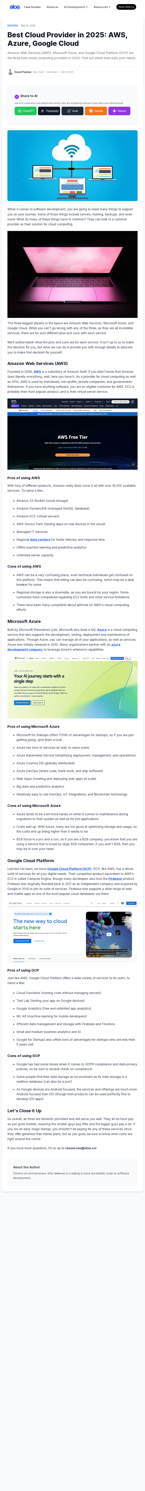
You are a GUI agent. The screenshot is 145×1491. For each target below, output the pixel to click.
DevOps (12, 25)
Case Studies (32, 7)
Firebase (115, 879)
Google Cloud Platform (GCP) (69, 869)
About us (52, 7)
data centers (40, 539)
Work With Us (126, 6)
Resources (101, 7)
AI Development (74, 7)
